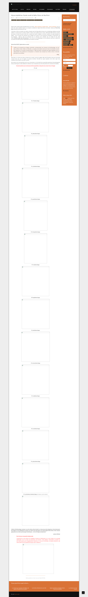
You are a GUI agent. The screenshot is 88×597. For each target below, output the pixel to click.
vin (63, 39)
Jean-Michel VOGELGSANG (67, 37)
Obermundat (16, 594)
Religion (64, 9)
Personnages (50, 9)
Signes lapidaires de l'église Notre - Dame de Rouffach (45, 26)
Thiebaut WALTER (66, 41)
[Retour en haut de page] (83, 592)
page (66, 98)
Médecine (28, 9)
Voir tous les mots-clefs (68, 47)
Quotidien (58, 9)
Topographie (72, 9)
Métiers (34, 9)
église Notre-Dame (69, 39)
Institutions (15, 9)
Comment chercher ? (67, 23)
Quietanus (65, 35)
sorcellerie (65, 32)
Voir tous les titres (66, 24)
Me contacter (66, 90)
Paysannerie (41, 9)
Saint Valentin (65, 44)
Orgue (71, 44)
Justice (22, 9)
